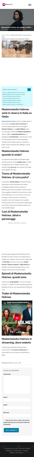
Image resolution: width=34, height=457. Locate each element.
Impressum (19, 453)
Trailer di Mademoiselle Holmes (12, 102)
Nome (5, 397)
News (7, 35)
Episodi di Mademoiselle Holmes (12, 100)
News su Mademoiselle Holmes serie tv (14, 92)
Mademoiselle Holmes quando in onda (14, 94)
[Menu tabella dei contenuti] (29, 89)
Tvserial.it (7, 4)
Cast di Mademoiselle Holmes (11, 98)
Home (3, 35)
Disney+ (11, 362)
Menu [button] (30, 5)
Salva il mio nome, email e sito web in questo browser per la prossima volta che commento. (16, 422)
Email (5, 405)
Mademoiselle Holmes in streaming (13, 104)
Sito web (6, 412)
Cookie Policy (17, 450)
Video (19, 362)
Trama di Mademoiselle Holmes (12, 96)
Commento (7, 374)
